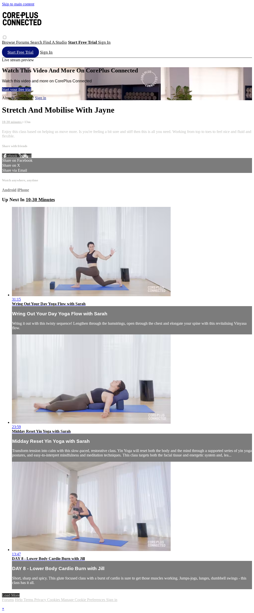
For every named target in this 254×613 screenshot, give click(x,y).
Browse (9, 42)
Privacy (40, 600)
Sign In (46, 52)
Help (19, 600)
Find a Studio (55, 42)
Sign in (104, 42)
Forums (23, 42)
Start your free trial (16, 89)
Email (27, 156)
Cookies (54, 600)
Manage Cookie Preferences (83, 600)
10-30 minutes (12, 122)
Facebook (10, 156)
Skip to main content (18, 4)
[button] (4, 37)
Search (36, 42)
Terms (29, 600)
